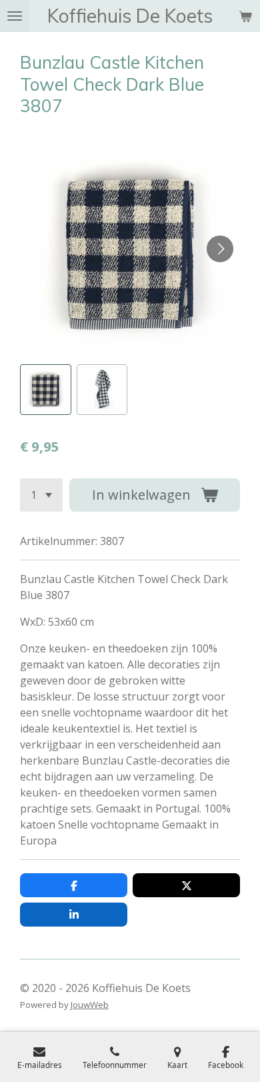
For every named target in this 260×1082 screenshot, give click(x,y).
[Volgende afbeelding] (220, 248)
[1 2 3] (41, 495)
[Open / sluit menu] (14, 16)
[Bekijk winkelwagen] (245, 16)
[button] (45, 390)
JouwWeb (90, 1005)
